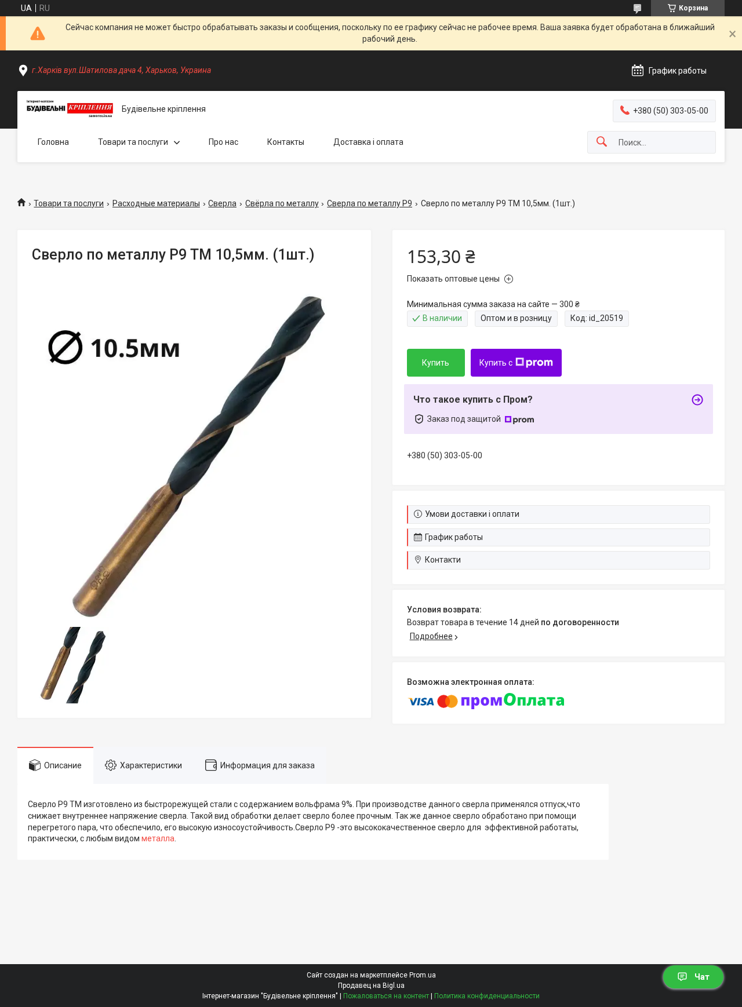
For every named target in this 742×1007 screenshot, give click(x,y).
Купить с (495, 362)
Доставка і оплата (368, 142)
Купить (435, 362)
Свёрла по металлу (282, 203)
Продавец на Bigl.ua (371, 986)
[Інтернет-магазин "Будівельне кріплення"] (69, 109)
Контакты (285, 142)
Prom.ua (422, 975)
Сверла (222, 203)
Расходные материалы (156, 203)
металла (157, 838)
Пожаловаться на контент (386, 996)
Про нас (223, 142)
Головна (53, 142)
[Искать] (602, 142)
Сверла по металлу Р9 (369, 203)
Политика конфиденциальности (487, 996)
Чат (702, 977)
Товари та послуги (133, 142)
